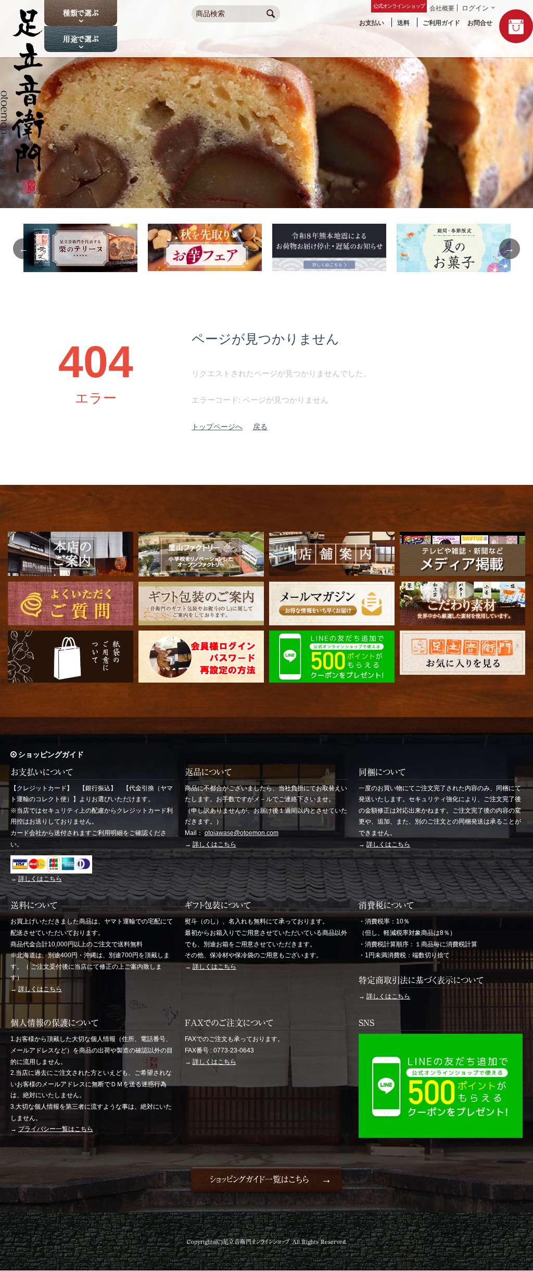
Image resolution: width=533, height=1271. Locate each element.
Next (509, 248)
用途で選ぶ (80, 39)
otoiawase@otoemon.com (241, 833)
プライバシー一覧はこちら (55, 1129)
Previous (23, 248)
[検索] (270, 14)
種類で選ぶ (80, 13)
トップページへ (217, 426)
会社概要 (441, 8)
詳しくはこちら (40, 878)
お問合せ (479, 23)
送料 (403, 23)
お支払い (371, 23)
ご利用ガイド (441, 23)
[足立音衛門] (22, 190)
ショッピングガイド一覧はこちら (259, 1179)
